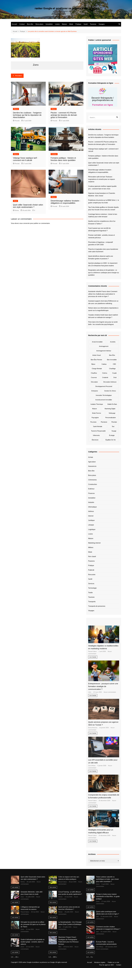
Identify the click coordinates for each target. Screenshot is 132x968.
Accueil (14, 24)
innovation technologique (104, 395)
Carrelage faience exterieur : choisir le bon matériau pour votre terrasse (102, 215)
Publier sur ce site (113, 962)
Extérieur (54, 154)
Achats (90, 457)
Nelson (90, 308)
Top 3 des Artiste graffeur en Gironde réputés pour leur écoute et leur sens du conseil (103, 208)
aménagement (103, 346)
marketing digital (110, 408)
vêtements (96, 435)
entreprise (94, 391)
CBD (114, 364)
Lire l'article (92, 657)
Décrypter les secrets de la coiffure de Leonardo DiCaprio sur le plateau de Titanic (33, 924)
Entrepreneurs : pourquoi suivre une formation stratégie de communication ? (103, 686)
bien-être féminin (96, 359)
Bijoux (93, 364)
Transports (91, 601)
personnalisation (110, 417)
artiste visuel (96, 355)
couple (114, 373)
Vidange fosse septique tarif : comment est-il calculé (103, 150)
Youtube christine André (96, 315)
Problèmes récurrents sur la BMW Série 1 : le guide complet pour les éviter (103, 201)
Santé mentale (97, 426)
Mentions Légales (99, 962)
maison (94, 408)
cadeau (104, 364)
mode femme (96, 413)
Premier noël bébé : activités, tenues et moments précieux (101, 236)
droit (114, 377)
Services (91, 583)
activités (112, 342)
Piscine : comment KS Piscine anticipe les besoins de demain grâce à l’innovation (64, 115)
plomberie (104, 422)
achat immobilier (97, 342)
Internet (90, 516)
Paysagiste (95, 417)
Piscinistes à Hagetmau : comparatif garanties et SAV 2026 (100, 243)
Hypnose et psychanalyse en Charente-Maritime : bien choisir (101, 194)
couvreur (94, 377)
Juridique (91, 520)
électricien (95, 440)
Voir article (53, 887)
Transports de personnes (96, 606)
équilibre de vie (111, 440)
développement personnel (103, 386)
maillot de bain (112, 404)
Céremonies (92, 480)
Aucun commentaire (110, 692)
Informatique (92, 507)
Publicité (91, 570)
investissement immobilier (103, 400)
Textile (90, 592)
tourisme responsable (98, 431)
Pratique (78, 24)
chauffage (112, 368)
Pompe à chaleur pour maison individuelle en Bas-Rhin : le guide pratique (108, 896)
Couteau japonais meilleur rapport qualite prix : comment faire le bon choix (102, 187)
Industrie (91, 502)
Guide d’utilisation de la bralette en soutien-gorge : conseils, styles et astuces (32, 942)
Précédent (18, 75)
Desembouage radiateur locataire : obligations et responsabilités (100, 171)
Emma (17, 210)
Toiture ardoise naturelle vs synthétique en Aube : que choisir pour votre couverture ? (107, 879)
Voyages (102, 24)
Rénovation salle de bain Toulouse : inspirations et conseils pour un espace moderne (101, 179)
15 (16, 957)
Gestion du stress (110, 391)
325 (54, 957)
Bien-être (30, 24)
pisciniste (93, 422)
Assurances (92, 466)
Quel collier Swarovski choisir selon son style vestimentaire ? (103, 164)
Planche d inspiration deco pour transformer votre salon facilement (103, 250)
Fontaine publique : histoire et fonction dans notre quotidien (103, 157)
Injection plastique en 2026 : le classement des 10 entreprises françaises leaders (102, 264)
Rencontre (91, 574)
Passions (91, 561)
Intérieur (91, 511)
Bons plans (39, 24)
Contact (22, 24)
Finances (91, 493)
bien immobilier (112, 359)
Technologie (92, 588)
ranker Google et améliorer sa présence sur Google (66, 8)
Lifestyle (91, 525)
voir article (15, 887)
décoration (94, 382)
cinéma (104, 373)
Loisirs (57, 24)
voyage (114, 431)
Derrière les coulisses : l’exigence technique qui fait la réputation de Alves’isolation (27, 115)
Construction (92, 484)
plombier (114, 422)
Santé (86, 24)
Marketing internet (94, 543)
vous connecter (24, 223)
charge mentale (97, 368)
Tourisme (93, 24)
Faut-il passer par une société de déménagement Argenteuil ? (99, 229)
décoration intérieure (109, 382)
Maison (64, 24)
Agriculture (92, 462)
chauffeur (94, 373)
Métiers (90, 547)
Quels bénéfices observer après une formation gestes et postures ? (100, 257)
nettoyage (112, 413)
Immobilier (49, 24)
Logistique (91, 529)
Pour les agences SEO (106, 965)
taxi (113, 426)
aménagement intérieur (103, 351)
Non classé (92, 556)
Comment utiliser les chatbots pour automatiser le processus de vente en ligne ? (102, 294)
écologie (112, 435)
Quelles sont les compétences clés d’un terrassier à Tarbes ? (101, 222)
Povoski (17, 120)
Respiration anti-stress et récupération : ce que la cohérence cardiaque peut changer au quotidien (103, 272)
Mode (71, 24)
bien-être (112, 355)
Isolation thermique (97, 404)
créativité (105, 377)
